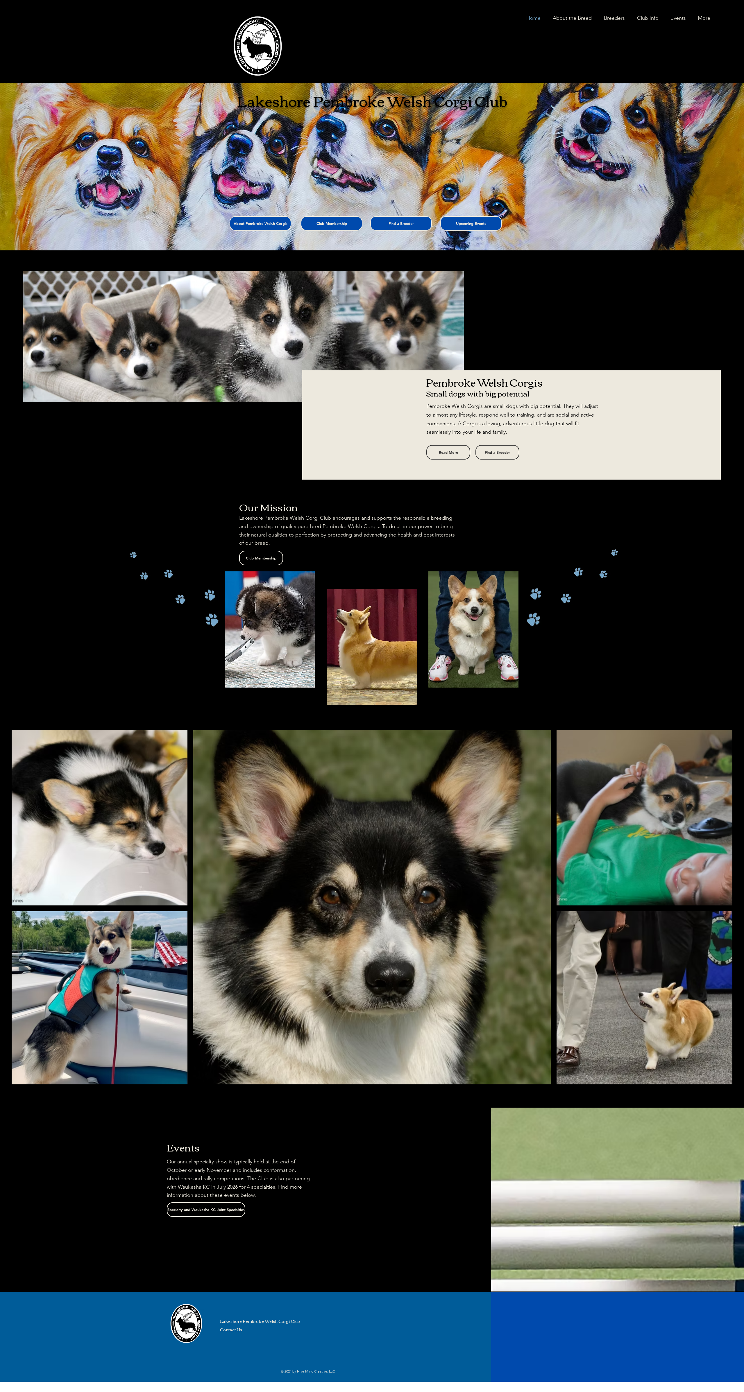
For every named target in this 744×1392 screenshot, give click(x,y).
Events (183, 1147)
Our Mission (268, 507)
